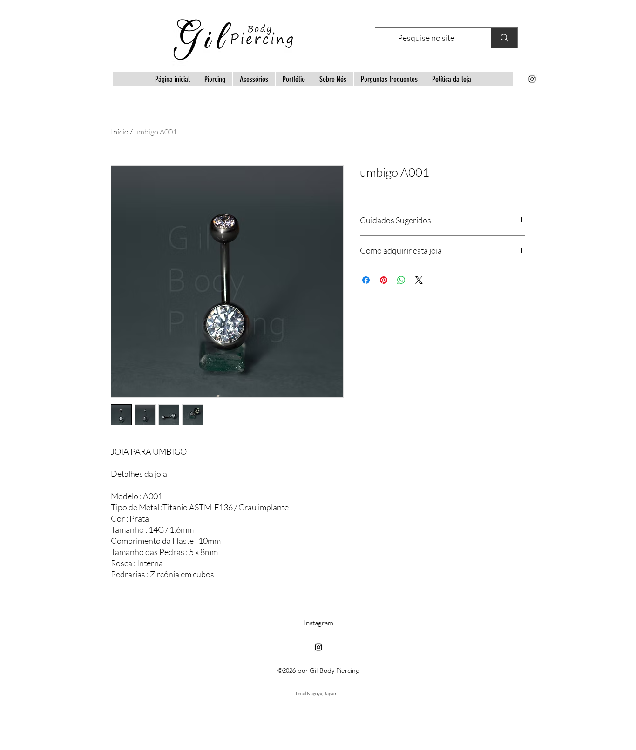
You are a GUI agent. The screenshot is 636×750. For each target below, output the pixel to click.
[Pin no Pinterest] (383, 280)
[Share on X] (419, 280)
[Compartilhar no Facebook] (366, 280)
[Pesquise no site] (504, 38)
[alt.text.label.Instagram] (532, 79)
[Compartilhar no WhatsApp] (401, 280)
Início (120, 131)
